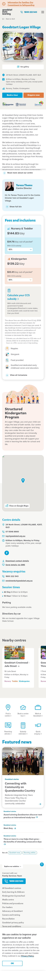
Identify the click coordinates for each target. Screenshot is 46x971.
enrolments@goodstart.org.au (19, 581)
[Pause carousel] (5, 37)
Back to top (42, 864)
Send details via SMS (15, 565)
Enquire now (34, 95)
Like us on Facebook (6, 553)
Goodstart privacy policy (13, 922)
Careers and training (11, 915)
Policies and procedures (12, 903)
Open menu (42, 12)
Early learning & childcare (13, 892)
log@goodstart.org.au (15, 536)
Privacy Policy (27, 956)
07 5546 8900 (12, 532)
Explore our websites (11, 866)
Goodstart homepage (7, 12)
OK (12, 963)
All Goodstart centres (11, 888)
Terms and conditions (11, 926)
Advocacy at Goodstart (12, 911)
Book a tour (12, 95)
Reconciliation (8, 918)
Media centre (8, 899)
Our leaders (7, 907)
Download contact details (17, 561)
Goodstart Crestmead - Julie (16, 664)
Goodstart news (14, 853)
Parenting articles (30, 853)
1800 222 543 (30, 12)
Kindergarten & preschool (13, 895)
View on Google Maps (18, 505)
